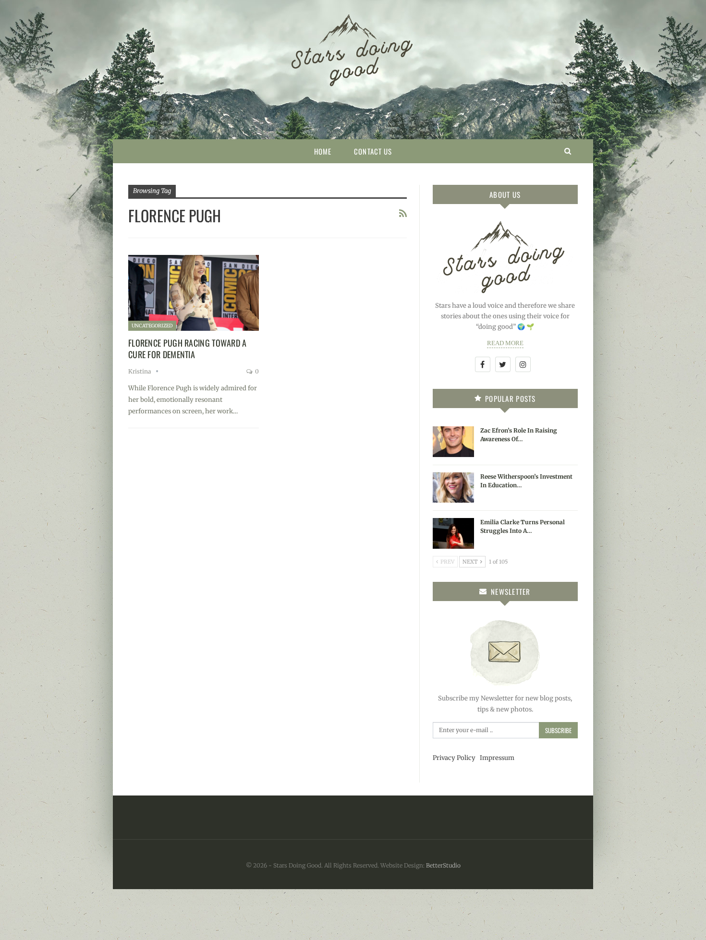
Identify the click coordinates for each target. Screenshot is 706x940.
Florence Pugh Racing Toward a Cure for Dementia (187, 349)
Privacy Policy (454, 758)
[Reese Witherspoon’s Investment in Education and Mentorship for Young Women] (453, 487)
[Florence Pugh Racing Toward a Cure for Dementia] (193, 293)
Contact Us (373, 151)
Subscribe (558, 730)
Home (322, 151)
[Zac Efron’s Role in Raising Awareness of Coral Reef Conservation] (453, 441)
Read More (505, 343)
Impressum (497, 758)
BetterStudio (443, 865)
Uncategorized (152, 326)
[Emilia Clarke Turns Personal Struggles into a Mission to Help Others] (453, 533)
